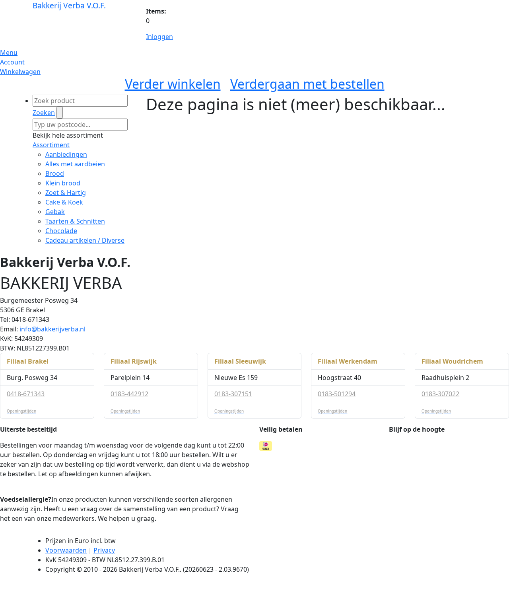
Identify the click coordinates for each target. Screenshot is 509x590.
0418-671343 (26, 393)
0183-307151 (233, 393)
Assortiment (51, 144)
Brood (54, 173)
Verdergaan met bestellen (307, 83)
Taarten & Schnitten (75, 221)
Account (12, 62)
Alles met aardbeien (75, 164)
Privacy (104, 550)
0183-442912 (129, 393)
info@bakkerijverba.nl (52, 329)
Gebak (55, 211)
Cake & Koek (64, 202)
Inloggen (159, 36)
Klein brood (62, 183)
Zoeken (44, 112)
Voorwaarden (66, 550)
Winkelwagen (20, 71)
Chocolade (61, 230)
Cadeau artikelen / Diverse (84, 240)
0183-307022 (440, 393)
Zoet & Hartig (65, 192)
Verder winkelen (173, 83)
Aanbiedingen (66, 154)
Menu (8, 52)
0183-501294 (337, 393)
